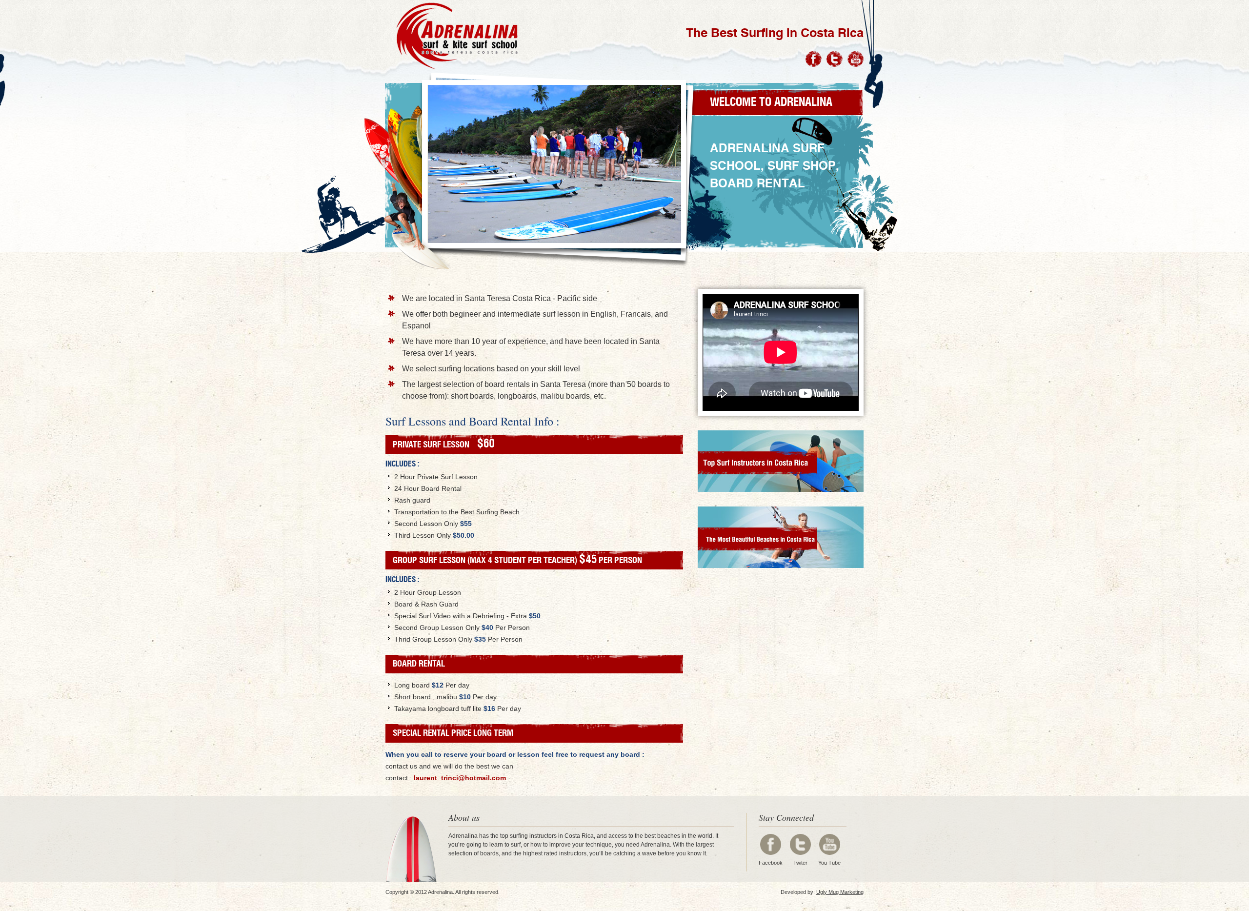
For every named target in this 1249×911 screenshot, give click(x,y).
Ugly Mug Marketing (840, 892)
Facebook (771, 863)
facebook (770, 844)
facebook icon (814, 59)
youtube (829, 844)
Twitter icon (834, 59)
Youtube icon (855, 59)
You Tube (829, 863)
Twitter (800, 844)
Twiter (800, 863)
